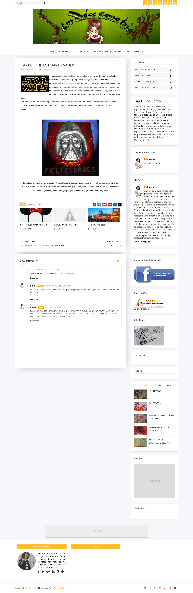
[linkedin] (53, 572)
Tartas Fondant (47, 69)
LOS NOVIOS (155, 391)
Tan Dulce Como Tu (150, 101)
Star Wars (53, 79)
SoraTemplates (31, 588)
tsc (32, 270)
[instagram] (160, 3)
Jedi (23, 98)
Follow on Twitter (145, 70)
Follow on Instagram (146, 87)
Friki (91, 191)
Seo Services (82, 51)
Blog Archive (165, 385)
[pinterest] (175, 3)
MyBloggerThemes (60, 588)
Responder (34, 278)
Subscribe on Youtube (147, 82)
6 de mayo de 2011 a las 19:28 (58, 307)
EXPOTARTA (155, 403)
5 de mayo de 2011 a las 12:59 (47, 269)
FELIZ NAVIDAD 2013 (96, 225)
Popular (144, 385)
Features (64, 51)
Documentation (102, 51)
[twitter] (145, 3)
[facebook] (150, 3)
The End (105, 79)
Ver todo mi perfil (152, 163)
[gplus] (155, 3)
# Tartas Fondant (35, 204)
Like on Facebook (144, 76)
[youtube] (170, 3)
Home (53, 51)
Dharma (33, 286)
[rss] (165, 3)
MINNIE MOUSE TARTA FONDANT (33, 225)
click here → (51, 567)
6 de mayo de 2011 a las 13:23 (58, 286)
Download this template (128, 51)
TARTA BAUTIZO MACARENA (65, 225)
